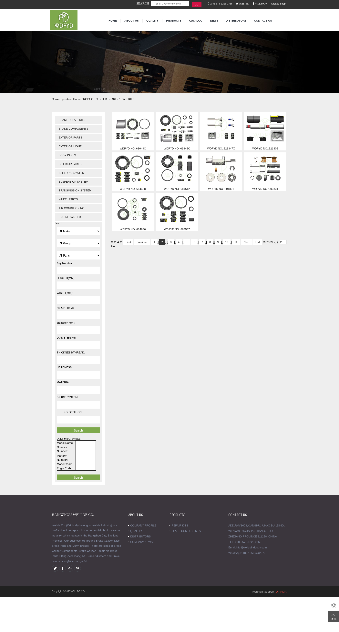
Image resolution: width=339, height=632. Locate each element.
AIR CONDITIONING (71, 208)
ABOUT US (131, 20)
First (128, 242)
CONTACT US (263, 20)
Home (77, 99)
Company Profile (143, 525)
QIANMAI (281, 591)
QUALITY (152, 20)
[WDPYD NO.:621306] (265, 128)
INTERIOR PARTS (70, 164)
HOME (112, 20)
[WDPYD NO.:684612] (177, 168)
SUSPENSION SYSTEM (73, 181)
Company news (141, 542)
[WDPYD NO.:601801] (221, 168)
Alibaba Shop (278, 3)
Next (246, 242)
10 (226, 242)
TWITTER (244, 3)
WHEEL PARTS (68, 199)
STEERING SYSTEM (72, 172)
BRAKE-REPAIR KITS (72, 119)
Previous (142, 242)
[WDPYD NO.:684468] (133, 168)
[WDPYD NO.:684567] (177, 209)
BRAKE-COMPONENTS (73, 128)
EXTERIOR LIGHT (70, 146)
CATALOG (195, 20)
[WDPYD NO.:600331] (265, 168)
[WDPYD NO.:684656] (133, 209)
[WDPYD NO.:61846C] (177, 128)
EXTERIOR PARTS (70, 137)
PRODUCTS (173, 20)
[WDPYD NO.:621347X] (221, 128)
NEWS (214, 20)
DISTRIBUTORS (236, 20)
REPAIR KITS (179, 525)
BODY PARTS (67, 155)
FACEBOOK (261, 3)
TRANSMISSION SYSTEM (75, 190)
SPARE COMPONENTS (186, 531)
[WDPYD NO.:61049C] (133, 128)
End (257, 242)
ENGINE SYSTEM (70, 217)
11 (235, 242)
